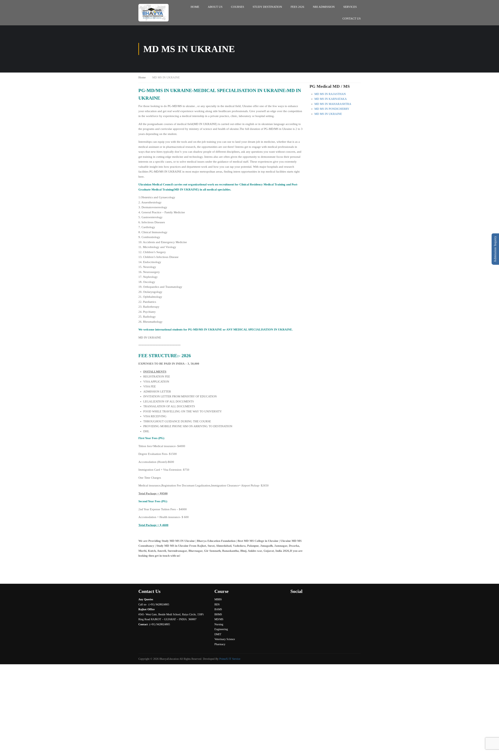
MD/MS (218, 619)
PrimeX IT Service (229, 658)
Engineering (221, 629)
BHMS (218, 614)
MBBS (218, 599)
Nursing (218, 624)
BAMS (218, 609)
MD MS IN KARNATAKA (330, 98)
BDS (217, 604)
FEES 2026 (297, 6)
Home (195, 6)
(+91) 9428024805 (159, 624)
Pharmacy (219, 644)
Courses (237, 6)
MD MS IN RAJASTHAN (330, 94)
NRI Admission (324, 6)
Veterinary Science (224, 639)
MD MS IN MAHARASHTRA (332, 103)
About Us (215, 6)
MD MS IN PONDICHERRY (331, 108)
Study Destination (267, 6)
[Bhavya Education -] (153, 12)
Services (350, 6)
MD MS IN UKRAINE (328, 113)
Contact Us (351, 18)
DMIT (217, 634)
